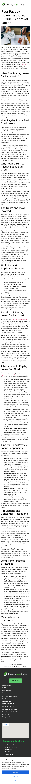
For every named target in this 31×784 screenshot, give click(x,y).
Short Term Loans (7, 693)
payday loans (26, 64)
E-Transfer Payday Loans (9, 696)
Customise (15, 776)
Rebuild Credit (6, 701)
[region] (15, 770)
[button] (28, 4)
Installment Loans (7, 699)
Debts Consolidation (8, 703)
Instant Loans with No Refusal (10, 712)
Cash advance (6, 690)
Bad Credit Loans (7, 688)
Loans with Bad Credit (8, 706)
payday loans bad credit (20, 319)
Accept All (15, 772)
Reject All (15, 780)
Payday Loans (6, 685)
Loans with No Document (9, 709)
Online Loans (6, 714)
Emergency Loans (7, 717)
